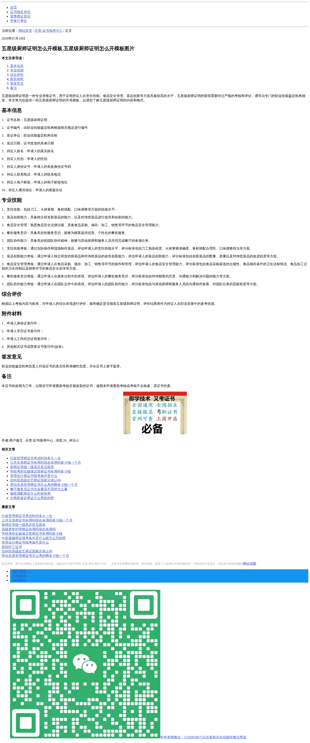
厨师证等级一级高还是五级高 (32, 467)
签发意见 (17, 83)
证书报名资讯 (20, 12)
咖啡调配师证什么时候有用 (30, 493)
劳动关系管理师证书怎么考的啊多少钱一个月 (44, 484)
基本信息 (17, 66)
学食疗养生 (18, 21)
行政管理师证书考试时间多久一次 (35, 458)
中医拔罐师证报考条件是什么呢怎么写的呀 (34, 538)
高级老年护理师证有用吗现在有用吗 (29, 529)
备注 (13, 88)
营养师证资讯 (20, 16)
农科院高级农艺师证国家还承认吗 (35, 480)
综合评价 (17, 75)
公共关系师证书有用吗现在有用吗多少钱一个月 (45, 462)
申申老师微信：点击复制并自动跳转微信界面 (203, 737)
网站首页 (25, 30)
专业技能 (17, 70)
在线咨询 (18, 576)
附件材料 (17, 79)
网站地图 (249, 563)
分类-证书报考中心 (49, 30)
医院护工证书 (12, 547)
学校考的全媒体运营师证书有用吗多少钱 (40, 471)
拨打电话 (18, 571)
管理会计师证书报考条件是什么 (33, 476)
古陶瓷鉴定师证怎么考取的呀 (32, 498)
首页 (13, 7)
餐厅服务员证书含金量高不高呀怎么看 (38, 489)
